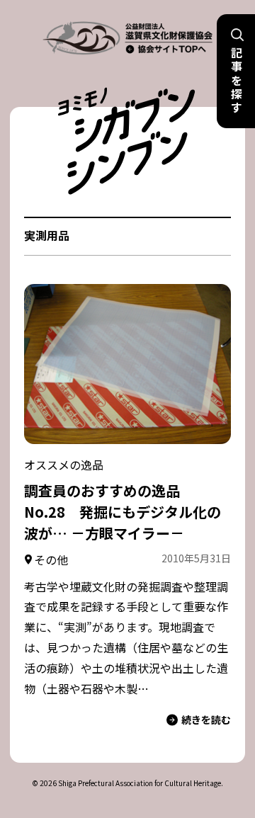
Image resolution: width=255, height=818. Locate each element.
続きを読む (205, 719)
